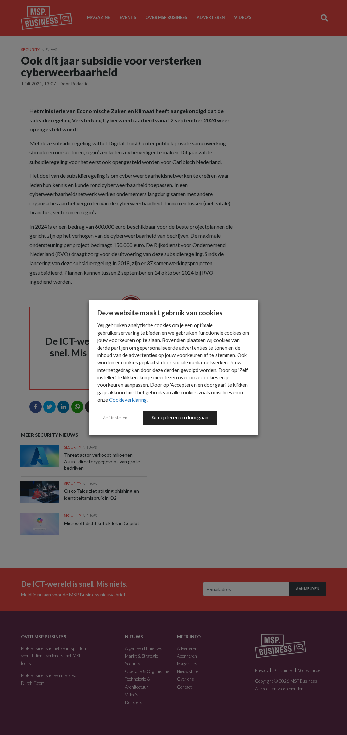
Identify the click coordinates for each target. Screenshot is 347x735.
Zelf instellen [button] (115, 417)
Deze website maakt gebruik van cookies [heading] (159, 313)
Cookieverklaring (128, 400)
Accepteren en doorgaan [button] (179, 417)
